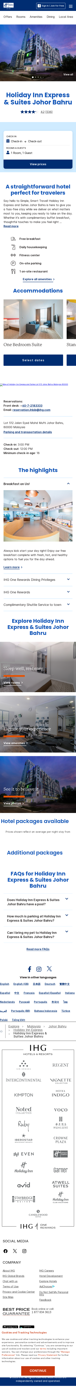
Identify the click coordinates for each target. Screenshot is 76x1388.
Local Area (66, 16)
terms (43, 1348)
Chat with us (10, 1281)
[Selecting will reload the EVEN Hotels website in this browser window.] (23, 1154)
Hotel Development (51, 1275)
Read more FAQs (38, 949)
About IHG (9, 1270)
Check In (11, 136)
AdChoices (45, 1286)
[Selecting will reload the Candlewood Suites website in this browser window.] (38, 1213)
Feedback (45, 1299)
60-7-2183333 (32, 405)
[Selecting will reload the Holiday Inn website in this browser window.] (23, 1169)
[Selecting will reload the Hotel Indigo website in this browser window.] (60, 1094)
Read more (11, 226)
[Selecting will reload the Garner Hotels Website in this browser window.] (60, 1169)
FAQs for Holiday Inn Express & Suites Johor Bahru (38, 880)
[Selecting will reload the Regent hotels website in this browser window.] (60, 1064)
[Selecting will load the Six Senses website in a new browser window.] (23, 1064)
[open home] (2, 1031)
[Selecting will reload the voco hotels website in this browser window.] (60, 1109)
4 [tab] (40, 77)
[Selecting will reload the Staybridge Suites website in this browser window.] (23, 1198)
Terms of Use (11, 1286)
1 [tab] (33, 77)
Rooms (20, 16)
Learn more (12, 567)
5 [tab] (43, 77)
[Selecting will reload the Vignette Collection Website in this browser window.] (60, 1079)
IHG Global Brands (13, 1275)
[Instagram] (24, 1251)
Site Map (8, 1297)
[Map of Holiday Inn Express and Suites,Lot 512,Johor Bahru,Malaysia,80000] (34, 384)
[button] (70, 6)
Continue (38, 1370)
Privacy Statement (47, 1354)
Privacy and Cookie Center (19, 1291)
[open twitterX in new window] (47, 969)
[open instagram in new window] (37, 969)
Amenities (36, 16)
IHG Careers (46, 1270)
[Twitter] (14, 1251)
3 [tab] (38, 77)
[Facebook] (6, 1251)
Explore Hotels (48, 1281)
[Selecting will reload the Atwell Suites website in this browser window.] (60, 1183)
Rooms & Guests (16, 148)
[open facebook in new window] (27, 969)
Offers (8, 16)
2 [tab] (35, 77)
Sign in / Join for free (53, 5)
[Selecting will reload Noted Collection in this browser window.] (23, 1109)
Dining (51, 16)
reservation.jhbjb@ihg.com (31, 410)
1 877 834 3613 (41, 1312)
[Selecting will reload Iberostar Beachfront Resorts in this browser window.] (23, 1139)
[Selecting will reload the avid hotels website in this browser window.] (23, 1183)
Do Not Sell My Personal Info (53, 1293)
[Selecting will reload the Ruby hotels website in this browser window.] (23, 1124)
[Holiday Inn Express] (9, 5)
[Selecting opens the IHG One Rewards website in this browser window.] (38, 1226)
